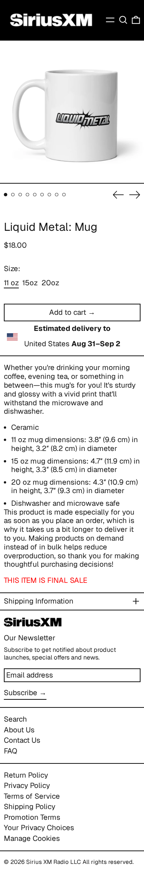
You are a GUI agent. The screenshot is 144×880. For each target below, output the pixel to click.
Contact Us (22, 740)
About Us (19, 730)
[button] (123, 20)
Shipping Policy (29, 806)
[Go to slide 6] (42, 195)
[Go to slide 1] (6, 195)
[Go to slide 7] (49, 195)
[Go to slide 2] (13, 195)
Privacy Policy (27, 785)
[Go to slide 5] (35, 195)
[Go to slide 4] (28, 195)
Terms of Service (32, 796)
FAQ (10, 751)
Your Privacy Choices (39, 827)
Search (15, 719)
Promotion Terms (32, 817)
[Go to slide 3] (20, 195)
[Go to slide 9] (64, 195)
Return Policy (26, 775)
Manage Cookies (32, 838)
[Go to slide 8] (57, 195)
